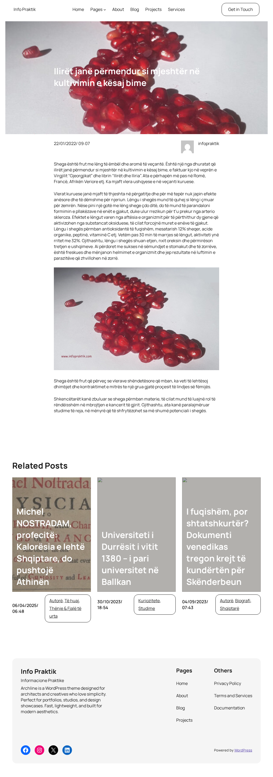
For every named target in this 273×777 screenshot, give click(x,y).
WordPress (243, 750)
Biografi (242, 601)
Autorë (56, 601)
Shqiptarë (229, 608)
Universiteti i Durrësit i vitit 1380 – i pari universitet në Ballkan (130, 558)
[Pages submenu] (104, 9)
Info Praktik (25, 9)
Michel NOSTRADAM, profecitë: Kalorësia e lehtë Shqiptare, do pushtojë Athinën (51, 547)
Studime (146, 608)
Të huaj (72, 601)
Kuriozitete (149, 601)
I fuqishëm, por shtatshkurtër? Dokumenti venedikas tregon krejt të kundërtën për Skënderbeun (217, 547)
